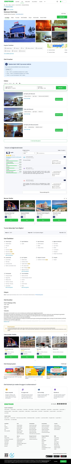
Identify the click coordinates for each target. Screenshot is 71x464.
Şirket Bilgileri (44, 440)
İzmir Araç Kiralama (45, 428)
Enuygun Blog (56, 437)
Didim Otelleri (31, 409)
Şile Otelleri (40, 411)
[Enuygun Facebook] (58, 404)
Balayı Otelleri (6, 417)
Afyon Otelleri (59, 411)
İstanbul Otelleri (19, 425)
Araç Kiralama (44, 423)
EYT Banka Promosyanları (8, 439)
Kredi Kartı (6, 444)
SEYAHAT (8, 69)
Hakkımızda (44, 437)
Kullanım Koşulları (57, 447)
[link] (4, 4)
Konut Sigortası (19, 444)
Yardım (55, 440)
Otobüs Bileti (31, 423)
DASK (18, 446)
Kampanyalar (56, 439)
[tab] (7, 17)
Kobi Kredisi (6, 443)
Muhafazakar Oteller (30, 417)
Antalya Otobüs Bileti (32, 432)
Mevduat (5, 446)
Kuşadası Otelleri (34, 411)
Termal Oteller (13, 417)
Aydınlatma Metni (57, 446)
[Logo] (8, 2)
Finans (5, 436)
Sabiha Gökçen (56, 425)
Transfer (55, 423)
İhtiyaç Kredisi (6, 437)
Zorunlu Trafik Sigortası (21, 439)
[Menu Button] (44, 1)
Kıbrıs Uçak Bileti (7, 430)
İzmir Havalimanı (57, 429)
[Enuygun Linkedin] (64, 404)
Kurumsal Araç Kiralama (46, 432)
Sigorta (18, 436)
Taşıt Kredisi (6, 441)
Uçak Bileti (6, 423)
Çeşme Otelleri (13, 409)
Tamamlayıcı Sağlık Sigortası (21, 443)
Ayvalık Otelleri (21, 411)
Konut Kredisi (6, 440)
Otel (18, 423)
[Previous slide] (6, 99)
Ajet (5, 429)
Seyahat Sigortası (20, 440)
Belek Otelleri (27, 411)
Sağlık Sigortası (19, 441)
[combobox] (21, 88)
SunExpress (6, 428)
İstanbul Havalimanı (57, 426)
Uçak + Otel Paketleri (20, 433)
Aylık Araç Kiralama (45, 430)
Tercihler (55, 461)
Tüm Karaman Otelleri (8, 6)
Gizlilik (55, 448)
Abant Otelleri (62, 409)
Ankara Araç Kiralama (45, 426)
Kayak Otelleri (58, 417)
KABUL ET (63, 461)
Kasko (18, 437)
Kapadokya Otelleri (7, 411)
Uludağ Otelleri (43, 409)
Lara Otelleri (6, 412)
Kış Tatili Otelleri (7, 419)
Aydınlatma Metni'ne (45, 461)
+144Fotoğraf (60, 36)
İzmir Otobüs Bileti (32, 428)
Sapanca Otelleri (53, 411)
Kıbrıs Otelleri (37, 409)
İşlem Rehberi (56, 441)
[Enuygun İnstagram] (60, 404)
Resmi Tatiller (56, 443)
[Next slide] (21, 99)
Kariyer (43, 443)
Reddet (12, 462)
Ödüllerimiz (44, 446)
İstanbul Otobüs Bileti (32, 425)
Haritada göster (58, 45)
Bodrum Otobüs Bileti (32, 429)
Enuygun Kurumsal (32, 436)
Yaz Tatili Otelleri (14, 419)
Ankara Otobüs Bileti (32, 426)
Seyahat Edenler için (32, 437)
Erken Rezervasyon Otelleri (21, 417)
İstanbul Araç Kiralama (45, 425)
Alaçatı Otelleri (46, 411)
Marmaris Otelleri (20, 430)
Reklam (43, 441)
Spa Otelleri (38, 417)
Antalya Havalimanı (57, 428)
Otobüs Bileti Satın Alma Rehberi (34, 433)
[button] (35, 31)
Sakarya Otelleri (55, 409)
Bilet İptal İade (56, 444)
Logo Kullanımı (44, 444)
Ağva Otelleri (49, 409)
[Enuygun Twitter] (62, 404)
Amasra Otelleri (15, 411)
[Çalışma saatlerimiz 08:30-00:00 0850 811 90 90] (57, 1)
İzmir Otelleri (19, 429)
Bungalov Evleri (52, 417)
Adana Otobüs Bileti (32, 430)
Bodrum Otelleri (19, 428)
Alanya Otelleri (6, 409)
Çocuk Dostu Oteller (44, 417)
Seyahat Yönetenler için (33, 439)
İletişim (43, 439)
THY (5, 425)
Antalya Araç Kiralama (45, 429)
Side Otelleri (25, 409)
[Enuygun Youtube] (66, 404)
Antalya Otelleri (19, 426)
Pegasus (5, 426)
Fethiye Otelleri (19, 432)
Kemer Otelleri (19, 409)
